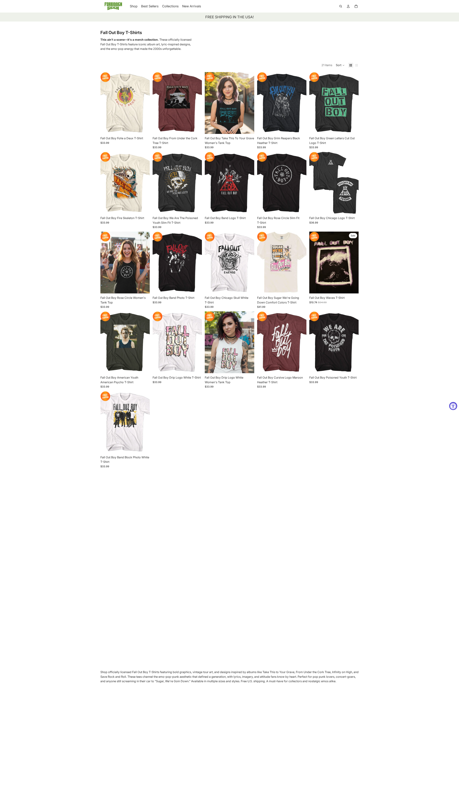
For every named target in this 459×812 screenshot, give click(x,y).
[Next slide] (144, 103)
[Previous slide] (105, 103)
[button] (340, 65)
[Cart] (356, 6)
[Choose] (144, 128)
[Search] (341, 6)
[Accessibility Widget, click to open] (453, 406)
